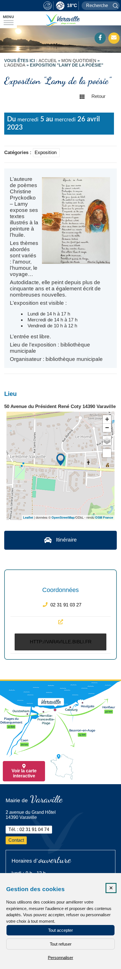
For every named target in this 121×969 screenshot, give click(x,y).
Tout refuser (60, 944)
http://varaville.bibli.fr (60, 641)
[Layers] (107, 440)
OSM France (104, 517)
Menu (8, 16)
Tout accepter (60, 930)
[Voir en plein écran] (107, 453)
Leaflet (28, 517)
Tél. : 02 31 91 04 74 (28, 829)
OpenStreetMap (63, 517)
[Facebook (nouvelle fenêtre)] (100, 37)
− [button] (107, 427)
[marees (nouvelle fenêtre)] (47, 6)
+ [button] (107, 419)
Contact (16, 840)
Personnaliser (60, 957)
